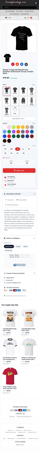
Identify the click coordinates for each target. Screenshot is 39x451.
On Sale (20, 11)
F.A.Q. (4, 438)
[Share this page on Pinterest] (13, 64)
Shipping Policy (32, 432)
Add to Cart (20, 170)
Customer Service (21, 438)
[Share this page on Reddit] (17, 64)
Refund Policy (22, 432)
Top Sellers (15, 14)
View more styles (18, 118)
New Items (30, 11)
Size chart (7, 158)
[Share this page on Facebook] (21, 64)
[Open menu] (36, 3)
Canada (18, 246)
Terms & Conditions (10, 432)
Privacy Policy (27, 430)
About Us (10, 430)
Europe (25, 246)
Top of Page (37, 400)
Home (1, 400)
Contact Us (18, 430)
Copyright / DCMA (33, 438)
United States (9, 246)
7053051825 (9, 280)
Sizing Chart (11, 438)
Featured (26, 14)
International (8, 250)
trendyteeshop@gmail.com (13, 282)
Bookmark (21, 444)
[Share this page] (26, 64)
